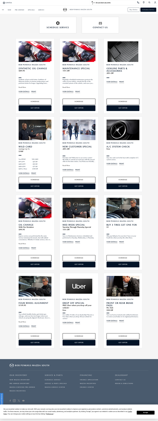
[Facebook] (10, 401)
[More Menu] (3, 10)
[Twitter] (19, 401)
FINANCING (86, 375)
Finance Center (87, 387)
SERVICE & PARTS (54, 375)
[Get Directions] (144, 2)
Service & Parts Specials (56, 383)
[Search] (150, 2)
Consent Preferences (1, 400)
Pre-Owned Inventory (19, 383)
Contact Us (120, 380)
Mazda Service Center (55, 387)
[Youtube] (23, 401)
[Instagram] (14, 401)
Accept (145, 412)
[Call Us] (139, 2)
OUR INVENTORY (18, 375)
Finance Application (89, 380)
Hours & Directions (124, 383)
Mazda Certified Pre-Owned (22, 387)
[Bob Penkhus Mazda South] (65, 9)
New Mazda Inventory (20, 380)
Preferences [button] (49, 414)
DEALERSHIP (121, 375)
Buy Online (134, 10)
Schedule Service (148, 10)
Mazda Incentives (18, 391)
